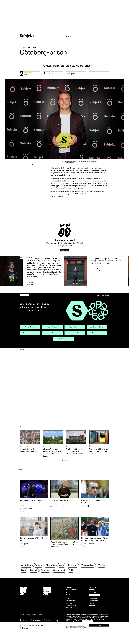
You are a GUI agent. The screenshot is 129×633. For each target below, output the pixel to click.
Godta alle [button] (99, 625)
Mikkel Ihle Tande (93, 600)
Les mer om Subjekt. (87, 621)
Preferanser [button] (99, 628)
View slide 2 (64, 460)
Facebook (23, 590)
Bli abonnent (47, 588)
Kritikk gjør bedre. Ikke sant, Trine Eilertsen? (62, 502)
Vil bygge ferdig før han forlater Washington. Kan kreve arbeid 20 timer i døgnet (52, 452)
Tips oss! (49, 74)
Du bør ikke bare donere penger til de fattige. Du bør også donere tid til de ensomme (64, 544)
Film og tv (50, 565)
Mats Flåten (92, 605)
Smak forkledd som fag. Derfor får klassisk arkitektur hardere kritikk (75, 451)
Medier (24, 508)
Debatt (76, 446)
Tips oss (45, 594)
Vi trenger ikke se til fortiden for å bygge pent (29, 450)
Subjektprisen (24, 295)
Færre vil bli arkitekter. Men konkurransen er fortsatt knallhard (99, 451)
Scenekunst (59, 570)
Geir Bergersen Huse (94, 595)
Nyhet (53, 446)
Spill (71, 570)
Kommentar (31, 446)
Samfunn (45, 570)
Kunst (61, 565)
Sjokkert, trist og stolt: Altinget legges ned (33, 539)
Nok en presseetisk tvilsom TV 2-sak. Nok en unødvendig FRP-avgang (95, 539)
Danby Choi (92, 589)
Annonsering (47, 590)
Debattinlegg (47, 592)
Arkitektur (68, 73)
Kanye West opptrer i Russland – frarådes (93, 502)
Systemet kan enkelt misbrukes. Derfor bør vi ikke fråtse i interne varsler (31, 503)
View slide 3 (66, 460)
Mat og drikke (87, 565)
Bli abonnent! (64, 250)
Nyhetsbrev (23, 588)
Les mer (25, 628)
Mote (23, 570)
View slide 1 (62, 460)
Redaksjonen (28, 73)
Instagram (23, 592)
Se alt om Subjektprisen (102, 295)
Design (38, 565)
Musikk (85, 506)
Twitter (22, 594)
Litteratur (72, 565)
